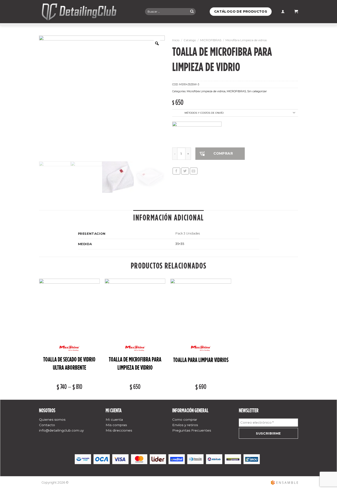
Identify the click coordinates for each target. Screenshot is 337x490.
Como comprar (184, 419)
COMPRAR (223, 153)
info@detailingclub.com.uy (61, 430)
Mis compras (116, 425)
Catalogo (190, 40)
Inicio (175, 40)
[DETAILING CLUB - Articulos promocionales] (88, 11)
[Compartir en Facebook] (176, 171)
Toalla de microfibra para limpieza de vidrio (135, 363)
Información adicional (168, 217)
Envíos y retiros (185, 425)
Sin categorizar (257, 91)
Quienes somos (52, 419)
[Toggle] (294, 113)
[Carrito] (296, 11)
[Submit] (192, 11)
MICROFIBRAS (210, 40)
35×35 (179, 244)
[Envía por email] (194, 171)
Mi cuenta (114, 419)
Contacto (47, 425)
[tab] (168, 217)
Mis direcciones (119, 430)
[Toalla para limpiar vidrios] (200, 309)
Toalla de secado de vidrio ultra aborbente (69, 363)
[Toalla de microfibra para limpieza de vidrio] (135, 309)
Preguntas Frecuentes (191, 430)
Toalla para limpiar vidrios (200, 359)
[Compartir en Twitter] (185, 171)
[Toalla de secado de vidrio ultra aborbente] (69, 309)
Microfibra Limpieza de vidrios (246, 40)
